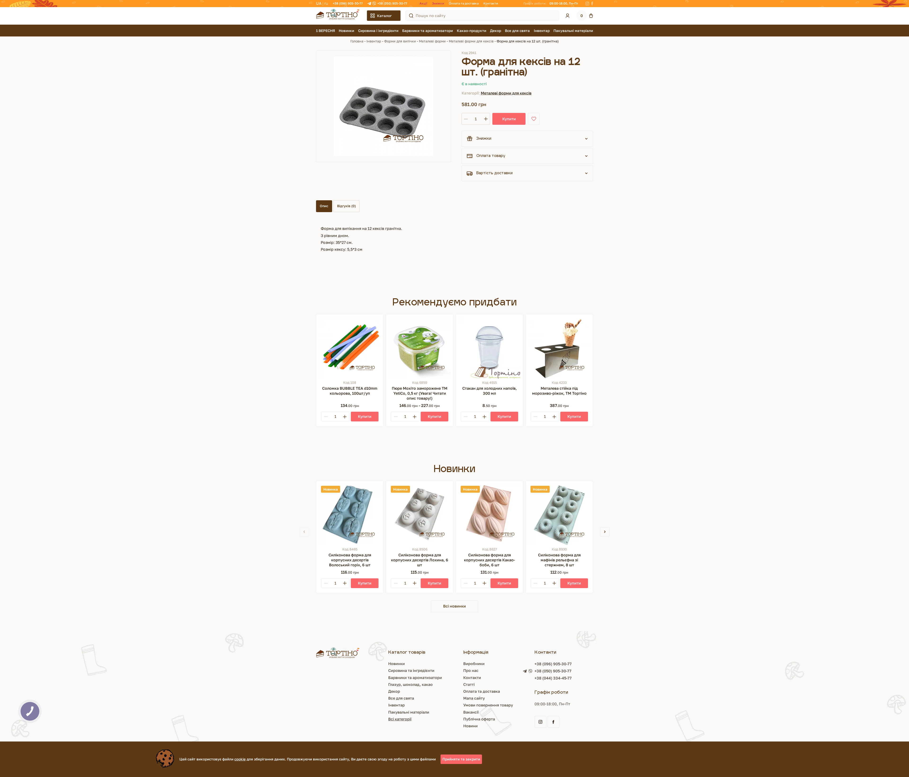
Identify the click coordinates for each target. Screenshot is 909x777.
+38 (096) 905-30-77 (348, 3)
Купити (509, 118)
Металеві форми (432, 41)
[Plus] (344, 416)
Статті (469, 684)
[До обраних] (534, 119)
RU (326, 3)
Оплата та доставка (464, 3)
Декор (495, 30)
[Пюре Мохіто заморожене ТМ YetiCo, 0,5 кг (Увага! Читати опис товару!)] (419, 348)
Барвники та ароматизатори (427, 30)
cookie (240, 759)
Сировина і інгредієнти (378, 30)
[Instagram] (587, 3)
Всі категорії (399, 719)
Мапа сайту (474, 698)
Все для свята (517, 30)
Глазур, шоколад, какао (410, 684)
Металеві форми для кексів (471, 41)
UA (318, 3)
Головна (356, 41)
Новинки (346, 30)
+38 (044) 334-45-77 (553, 678)
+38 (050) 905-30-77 (392, 3)
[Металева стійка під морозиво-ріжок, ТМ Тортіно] (559, 348)
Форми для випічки (400, 41)
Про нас (470, 670)
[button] (605, 531)
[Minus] (326, 416)
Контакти (490, 3)
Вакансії (471, 712)
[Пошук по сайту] (411, 15)
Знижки (438, 3)
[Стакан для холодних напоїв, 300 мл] (489, 348)
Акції (423, 3)
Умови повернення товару (488, 705)
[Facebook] (592, 3)
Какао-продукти (471, 30)
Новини (470, 725)
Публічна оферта (479, 719)
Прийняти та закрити (461, 759)
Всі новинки (454, 606)
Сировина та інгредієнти (411, 670)
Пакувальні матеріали (573, 30)
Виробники (474, 663)
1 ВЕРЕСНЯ (325, 30)
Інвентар (542, 30)
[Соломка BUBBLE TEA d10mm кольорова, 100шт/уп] (350, 348)
